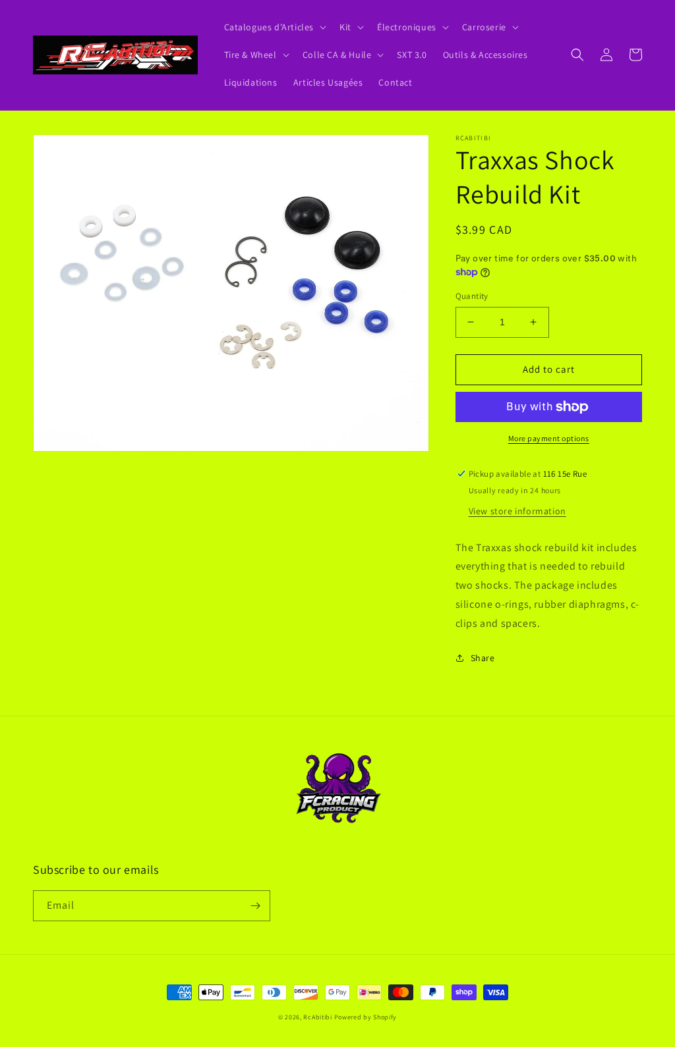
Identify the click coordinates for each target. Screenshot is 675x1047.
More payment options (548, 438)
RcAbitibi (317, 1017)
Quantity (471, 296)
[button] (274, 27)
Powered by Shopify (365, 1017)
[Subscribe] (255, 905)
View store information (517, 511)
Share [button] (483, 658)
